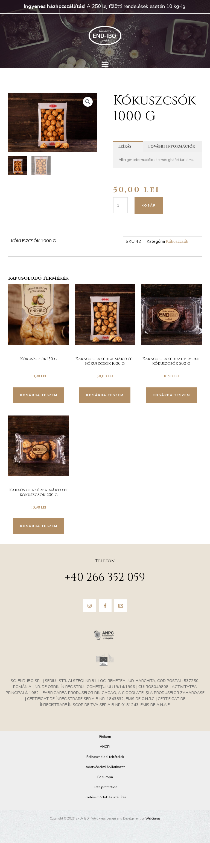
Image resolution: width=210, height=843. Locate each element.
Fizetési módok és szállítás (105, 797)
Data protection (105, 787)
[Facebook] (105, 605)
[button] (88, 102)
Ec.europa (105, 777)
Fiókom (105, 736)
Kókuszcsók (177, 241)
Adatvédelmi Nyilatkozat (105, 766)
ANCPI (105, 746)
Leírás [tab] (124, 146)
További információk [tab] (171, 146)
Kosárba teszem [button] (38, 395)
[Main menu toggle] (105, 64)
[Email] (120, 605)
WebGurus (152, 819)
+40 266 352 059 (105, 577)
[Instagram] (89, 605)
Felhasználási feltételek (105, 756)
